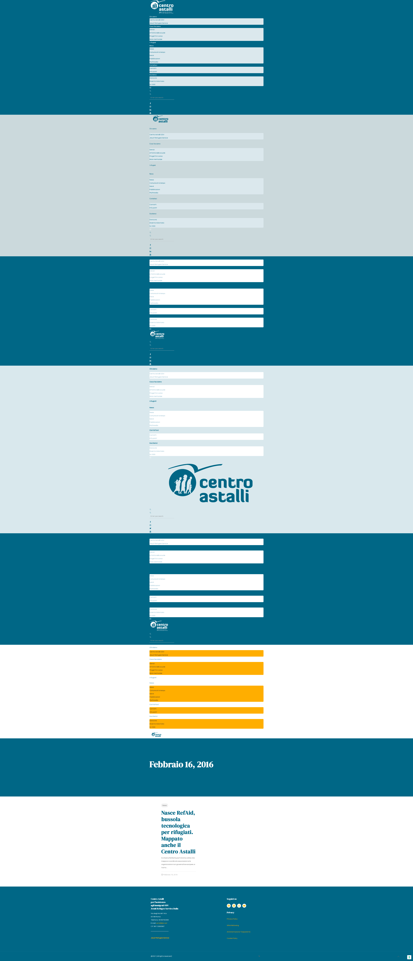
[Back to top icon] (398, 956)
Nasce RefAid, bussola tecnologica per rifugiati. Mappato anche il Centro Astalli (178, 832)
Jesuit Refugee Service (160, 938)
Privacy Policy (232, 919)
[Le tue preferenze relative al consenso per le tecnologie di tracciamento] (409, 957)
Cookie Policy (232, 938)
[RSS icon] (259, 956)
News (164, 805)
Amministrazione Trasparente (238, 932)
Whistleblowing (233, 925)
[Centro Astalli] (161, 13)
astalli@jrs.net (161, 923)
